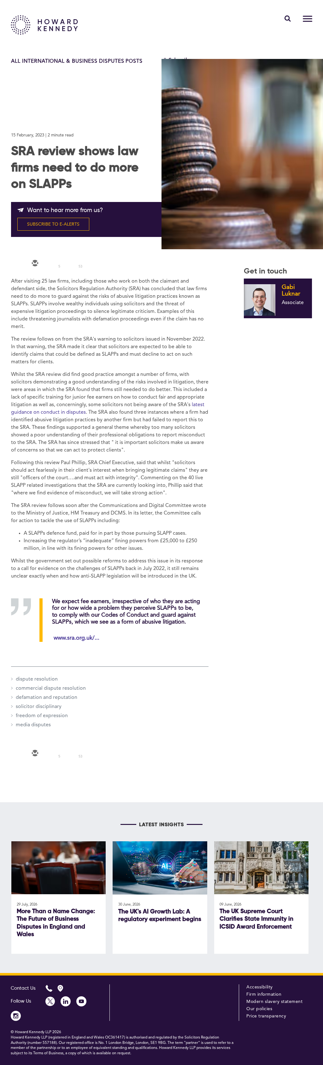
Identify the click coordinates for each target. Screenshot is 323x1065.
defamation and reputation (46, 697)
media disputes (33, 725)
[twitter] (53, 263)
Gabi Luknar (291, 290)
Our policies (259, 1009)
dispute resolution (37, 679)
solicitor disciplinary (39, 706)
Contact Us (23, 988)
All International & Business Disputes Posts (77, 61)
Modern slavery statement (274, 1001)
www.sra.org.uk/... (76, 638)
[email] (34, 263)
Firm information (263, 994)
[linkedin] (72, 263)
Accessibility (259, 987)
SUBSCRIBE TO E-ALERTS (53, 224)
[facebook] (91, 263)
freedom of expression (42, 715)
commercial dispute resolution (51, 688)
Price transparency (266, 1016)
